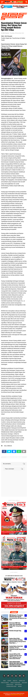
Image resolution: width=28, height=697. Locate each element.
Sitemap (9, 680)
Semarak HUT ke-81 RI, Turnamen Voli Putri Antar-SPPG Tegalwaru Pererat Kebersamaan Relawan (15, 656)
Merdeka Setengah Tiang (15, 631)
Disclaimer (24, 682)
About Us (15, 680)
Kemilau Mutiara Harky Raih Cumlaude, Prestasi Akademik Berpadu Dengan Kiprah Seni (17, 648)
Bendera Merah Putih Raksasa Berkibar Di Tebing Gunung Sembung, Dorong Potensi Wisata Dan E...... (17, 640)
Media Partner (18, 684)
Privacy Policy (9, 684)
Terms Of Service (5, 682)
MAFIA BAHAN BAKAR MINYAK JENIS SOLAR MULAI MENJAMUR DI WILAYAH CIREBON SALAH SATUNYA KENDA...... (17, 664)
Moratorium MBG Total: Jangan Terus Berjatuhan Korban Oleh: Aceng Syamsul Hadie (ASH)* (17, 625)
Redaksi (20, 686)
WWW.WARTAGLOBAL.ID (17, 694)
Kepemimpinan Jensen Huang (9, 17)
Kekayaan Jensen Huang (17, 15)
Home (4, 13)
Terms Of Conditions (15, 682)
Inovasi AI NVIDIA (13, 13)
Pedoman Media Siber (11, 686)
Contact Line (22, 680)
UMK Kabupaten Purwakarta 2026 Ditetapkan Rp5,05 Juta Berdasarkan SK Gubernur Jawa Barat (18, 617)
